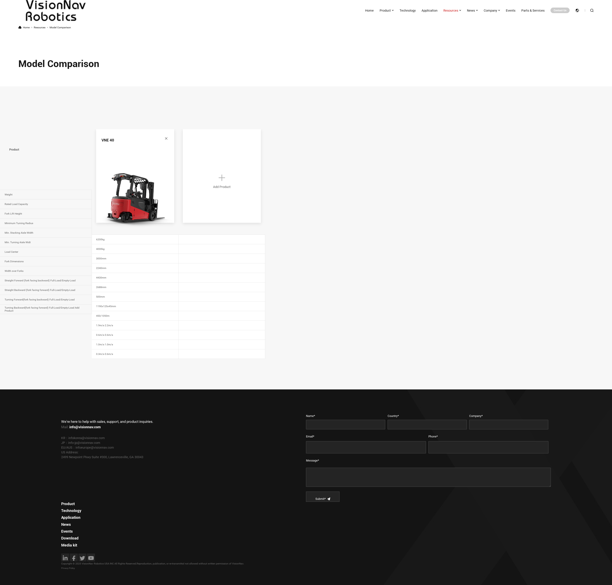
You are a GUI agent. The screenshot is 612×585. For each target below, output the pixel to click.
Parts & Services (533, 10)
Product (385, 10)
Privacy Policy (68, 568)
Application (429, 10)
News (471, 10)
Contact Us (560, 10)
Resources (450, 10)
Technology (408, 10)
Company (490, 10)
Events (510, 10)
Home (369, 10)
